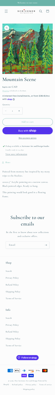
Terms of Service (13, 298)
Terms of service (45, 385)
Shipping (5, 91)
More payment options (28, 138)
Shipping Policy (13, 291)
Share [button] (7, 162)
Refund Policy (12, 284)
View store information (16, 154)
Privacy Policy (12, 278)
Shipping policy (29, 389)
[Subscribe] (45, 245)
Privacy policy (31, 385)
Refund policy (17, 385)
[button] (6, 11)
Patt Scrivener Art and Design (26, 381)
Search (9, 271)
